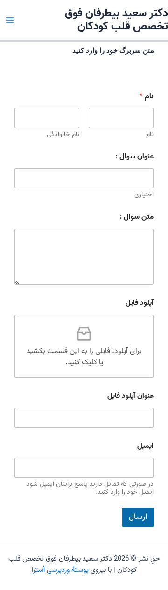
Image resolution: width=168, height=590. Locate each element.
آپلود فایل (140, 303)
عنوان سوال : (134, 156)
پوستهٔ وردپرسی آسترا (60, 570)
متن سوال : (136, 217)
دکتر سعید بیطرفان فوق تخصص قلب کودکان (116, 20)
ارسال (138, 517)
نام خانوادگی (63, 134)
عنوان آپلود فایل (130, 396)
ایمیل (145, 446)
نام (150, 134)
